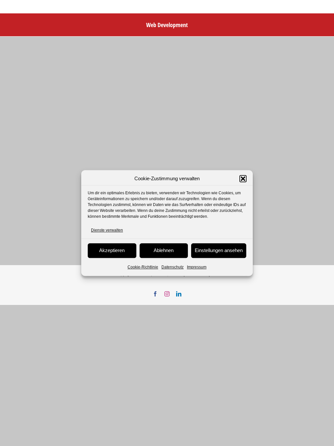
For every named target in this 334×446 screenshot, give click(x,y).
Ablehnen (164, 250)
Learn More (25, 200)
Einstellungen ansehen (219, 250)
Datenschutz (172, 267)
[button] (243, 179)
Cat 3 (37, 141)
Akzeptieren (112, 250)
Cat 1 (17, 141)
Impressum (196, 267)
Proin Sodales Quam (41, 130)
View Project (69, 200)
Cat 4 (57, 141)
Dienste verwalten (107, 230)
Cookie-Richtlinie (143, 267)
